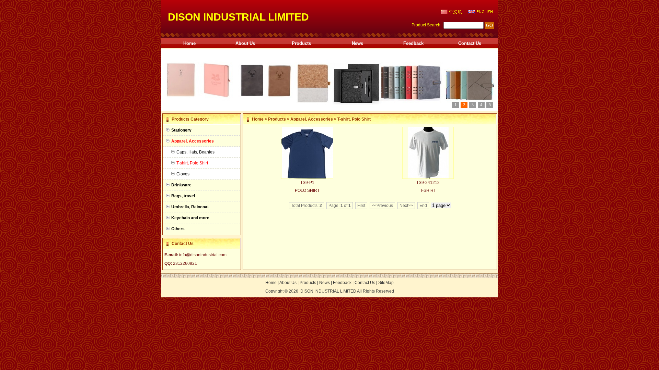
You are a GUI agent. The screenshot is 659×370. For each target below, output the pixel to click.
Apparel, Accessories (311, 119)
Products (301, 43)
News (357, 43)
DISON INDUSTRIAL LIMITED (328, 291)
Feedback (413, 43)
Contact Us (469, 43)
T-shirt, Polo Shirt (354, 119)
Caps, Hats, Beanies (195, 152)
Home (189, 43)
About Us (245, 43)
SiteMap (386, 282)
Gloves (182, 174)
